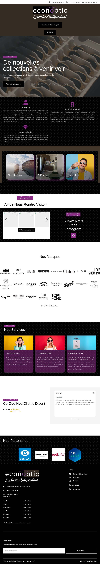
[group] (11, 220)
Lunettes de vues (13, 353)
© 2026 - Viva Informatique (88, 561)
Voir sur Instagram (27, 230)
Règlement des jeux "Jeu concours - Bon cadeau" (19, 561)
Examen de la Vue (75, 353)
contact (72, 175)
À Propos (42, 175)
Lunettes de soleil (44, 353)
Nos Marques (15, 175)
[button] (26, 225)
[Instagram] (73, 235)
